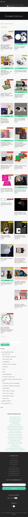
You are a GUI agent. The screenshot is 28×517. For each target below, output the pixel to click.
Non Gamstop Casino (14, 467)
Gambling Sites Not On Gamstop (15, 427)
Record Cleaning (14, 462)
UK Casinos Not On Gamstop (15, 442)
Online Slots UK (15, 445)
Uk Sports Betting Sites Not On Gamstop (15, 449)
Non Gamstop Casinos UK (15, 435)
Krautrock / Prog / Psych (9, 376)
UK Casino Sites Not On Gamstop (15, 448)
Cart (14, 466)
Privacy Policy (14, 464)
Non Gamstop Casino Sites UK (15, 429)
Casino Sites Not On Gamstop (15, 426)
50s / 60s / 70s (6, 354)
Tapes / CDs (6, 398)
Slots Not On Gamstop (15, 431)
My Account (14, 458)
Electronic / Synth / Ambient (9, 364)
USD (12, 498)
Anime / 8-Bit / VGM (7, 359)
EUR (16, 498)
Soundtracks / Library (8, 395)
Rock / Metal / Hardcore (9, 390)
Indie (4, 371)
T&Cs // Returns (14, 460)
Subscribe (14, 488)
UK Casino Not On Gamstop (15, 432)
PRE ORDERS (6, 388)
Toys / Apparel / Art (6, 403)
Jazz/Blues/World (7, 374)
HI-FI (4, 369)
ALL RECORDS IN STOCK (8, 352)
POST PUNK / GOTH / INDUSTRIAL (11, 383)
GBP (9, 498)
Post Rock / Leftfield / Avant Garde (11, 385)
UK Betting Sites (15, 423)
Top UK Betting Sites (15, 446)
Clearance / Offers (6, 400)
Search (5, 344)
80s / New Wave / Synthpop (9, 356)
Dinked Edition (6, 361)
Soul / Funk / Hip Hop (8, 393)
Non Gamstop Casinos (15, 417)
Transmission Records (11, 512)
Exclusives (5, 366)
